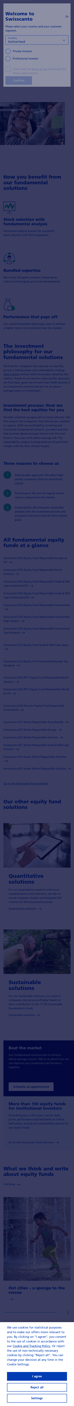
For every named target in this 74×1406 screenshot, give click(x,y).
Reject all (37, 1387)
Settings (37, 1398)
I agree (37, 1376)
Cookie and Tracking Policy (31, 1346)
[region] (37, 1364)
